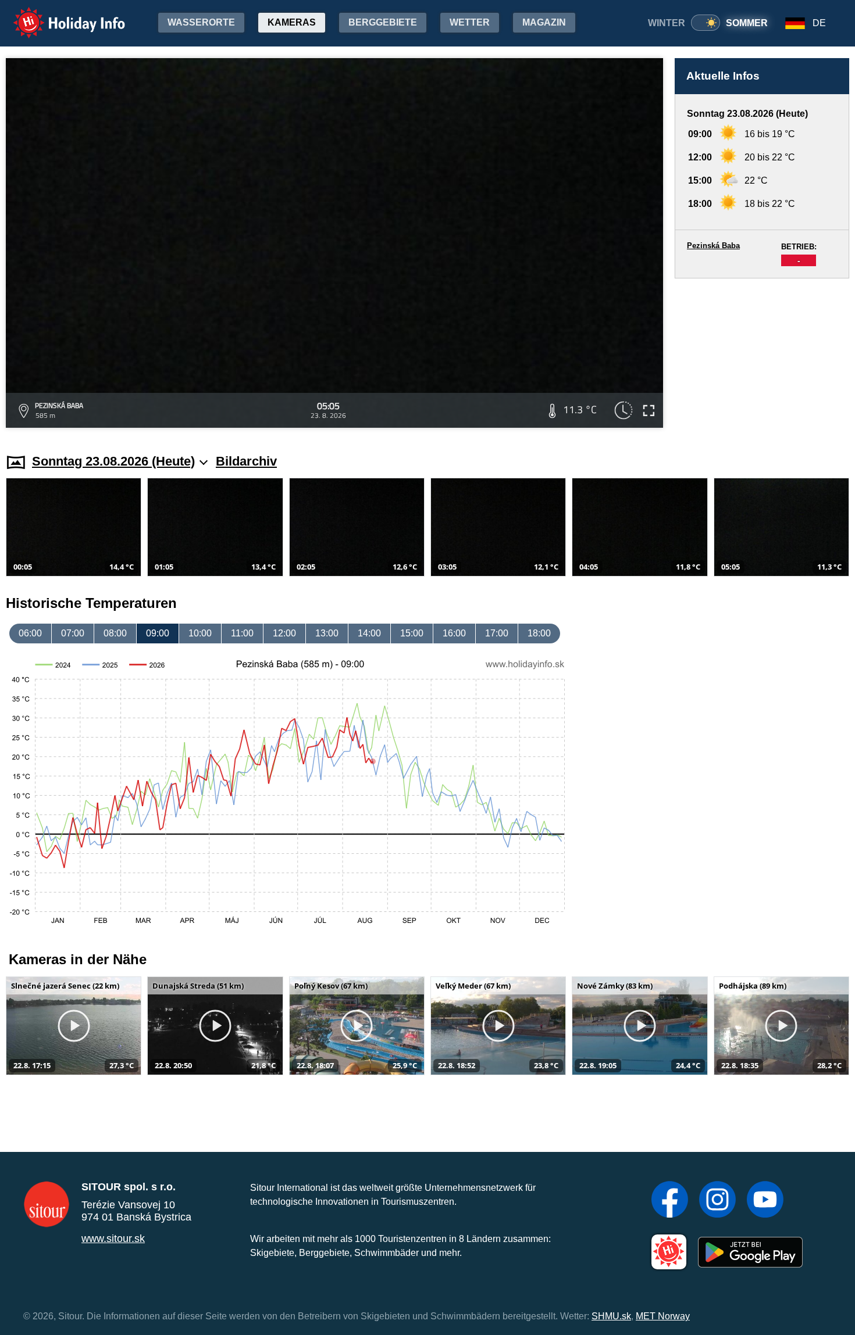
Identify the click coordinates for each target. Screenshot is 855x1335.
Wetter (470, 22)
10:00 (200, 633)
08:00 (115, 633)
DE (819, 23)
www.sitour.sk (113, 1238)
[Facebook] (669, 1201)
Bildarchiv (246, 461)
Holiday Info (58, 15)
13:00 (327, 633)
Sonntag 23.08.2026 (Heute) (113, 461)
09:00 (157, 633)
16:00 (454, 633)
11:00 (242, 633)
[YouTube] (765, 1201)
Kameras (292, 22)
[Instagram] (717, 1201)
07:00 (72, 633)
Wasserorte (201, 22)
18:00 (539, 633)
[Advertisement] (762, 355)
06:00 (30, 633)
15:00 (411, 633)
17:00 (496, 633)
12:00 (284, 633)
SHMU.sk (611, 1316)
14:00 (369, 633)
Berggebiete (382, 22)
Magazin (544, 22)
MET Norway (663, 1316)
